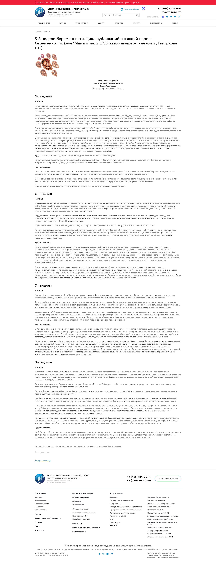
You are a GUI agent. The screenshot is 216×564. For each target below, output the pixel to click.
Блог (37, 526)
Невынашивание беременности (161, 504)
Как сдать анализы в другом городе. (119, 2)
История (38, 497)
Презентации (78, 504)
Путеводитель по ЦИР (82, 493)
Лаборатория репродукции (159, 527)
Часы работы (40, 510)
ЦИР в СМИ (77, 524)
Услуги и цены (116, 493)
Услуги (101, 23)
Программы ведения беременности (126, 510)
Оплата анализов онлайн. (84, 2)
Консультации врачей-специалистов (126, 507)
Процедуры (115, 522)
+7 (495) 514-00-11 (169, 8)
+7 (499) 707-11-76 (171, 12)
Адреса (136, 23)
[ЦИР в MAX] (163, 17)
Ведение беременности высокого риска (162, 523)
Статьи (46, 32)
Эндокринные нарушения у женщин (162, 516)
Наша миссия (40, 500)
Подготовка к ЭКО (118, 516)
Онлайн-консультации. (56, 2)
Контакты (39, 530)
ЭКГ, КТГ (113, 525)
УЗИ (111, 519)
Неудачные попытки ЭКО (158, 513)
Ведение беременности (158, 497)
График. (39, 2)
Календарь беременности (84, 513)
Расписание (82, 23)
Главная (38, 32)
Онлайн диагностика (81, 519)
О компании (40, 493)
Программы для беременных (122, 513)
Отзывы (119, 23)
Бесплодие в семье (156, 500)
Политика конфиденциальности (161, 553)
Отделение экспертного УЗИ (160, 537)
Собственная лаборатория (159, 534)
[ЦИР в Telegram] (167, 17)
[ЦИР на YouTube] (175, 17)
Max (144, 8)
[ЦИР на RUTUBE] (179, 17)
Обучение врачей (80, 497)
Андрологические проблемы (160, 519)
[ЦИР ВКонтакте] (171, 17)
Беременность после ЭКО (158, 507)
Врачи (63, 23)
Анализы (113, 497)
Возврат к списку (42, 460)
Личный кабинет (131, 9)
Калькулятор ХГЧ (79, 516)
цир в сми (44, 452)
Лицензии (39, 507)
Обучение (76, 501)
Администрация (42, 504)
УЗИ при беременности (157, 531)
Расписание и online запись (48, 518)
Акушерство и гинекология (121, 500)
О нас (175, 23)
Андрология (115, 504)
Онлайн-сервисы (80, 509)
